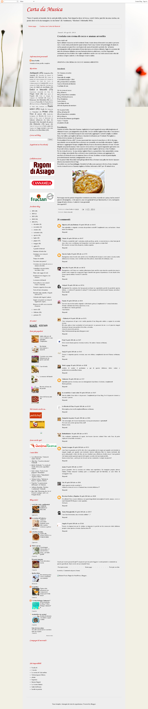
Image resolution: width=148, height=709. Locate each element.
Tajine (31, 126)
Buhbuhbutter (66, 433)
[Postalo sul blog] (88, 209)
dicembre (37, 224)
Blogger (93, 704)
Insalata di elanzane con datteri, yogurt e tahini (45, 617)
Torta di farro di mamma (40, 290)
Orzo (32, 102)
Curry (31, 87)
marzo (36, 309)
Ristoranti (47, 118)
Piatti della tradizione (38, 106)
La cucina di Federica (39, 518)
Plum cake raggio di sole (40, 273)
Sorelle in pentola (37, 689)
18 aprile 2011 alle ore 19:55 (81, 447)
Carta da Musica (44, 9)
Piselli (42, 109)
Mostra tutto (49, 635)
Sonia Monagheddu (68, 512)
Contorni (43, 83)
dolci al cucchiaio (43, 87)
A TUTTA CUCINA (37, 532)
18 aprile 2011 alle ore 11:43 (74, 351)
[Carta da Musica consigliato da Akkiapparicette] (37, 428)
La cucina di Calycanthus (39, 672)
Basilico (32, 77)
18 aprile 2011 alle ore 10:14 (75, 301)
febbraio (36, 312)
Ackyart (64, 285)
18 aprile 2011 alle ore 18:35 (80, 433)
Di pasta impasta (37, 559)
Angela (64, 523)
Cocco (48, 81)
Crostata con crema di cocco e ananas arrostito (43, 265)
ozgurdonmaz (78, 704)
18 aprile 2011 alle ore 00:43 (87, 225)
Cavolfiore (33, 81)
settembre (37, 232)
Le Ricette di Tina (68, 406)
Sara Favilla (35, 60)
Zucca (34, 130)
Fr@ (63, 340)
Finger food (34, 94)
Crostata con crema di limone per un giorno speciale (46, 358)
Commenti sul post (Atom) (72, 570)
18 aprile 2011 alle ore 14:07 (88, 393)
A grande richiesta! (39, 248)
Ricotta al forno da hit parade (45, 387)
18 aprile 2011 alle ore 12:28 (79, 365)
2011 (33, 222)
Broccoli (41, 77)
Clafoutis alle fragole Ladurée (42, 297)
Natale (51, 100)
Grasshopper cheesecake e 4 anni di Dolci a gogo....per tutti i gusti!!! (45, 551)
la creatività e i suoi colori (70, 393)
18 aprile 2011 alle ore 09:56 (76, 285)
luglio (35, 238)
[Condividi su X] (90, 209)
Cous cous (39, 85)
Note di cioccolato (38, 628)
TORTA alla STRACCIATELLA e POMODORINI (45, 535)
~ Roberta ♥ (66, 318)
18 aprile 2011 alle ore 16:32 (82, 406)
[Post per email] (82, 209)
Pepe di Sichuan (35, 104)
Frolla (40, 96)
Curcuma (48, 85)
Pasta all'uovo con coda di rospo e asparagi (41, 283)
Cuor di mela (43, 366)
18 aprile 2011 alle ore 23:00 (75, 523)
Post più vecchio (114, 567)
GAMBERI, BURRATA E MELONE (43, 507)
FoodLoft (34, 667)
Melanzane (33, 100)
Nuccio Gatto (66, 254)
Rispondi (64, 232)
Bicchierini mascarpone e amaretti (44, 347)
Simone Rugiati (36, 682)
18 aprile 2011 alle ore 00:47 (75, 238)
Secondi (32, 122)
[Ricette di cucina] (36, 418)
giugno (36, 240)
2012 (33, 219)
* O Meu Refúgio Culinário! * (41, 600)
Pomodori (35, 112)
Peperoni (44, 104)
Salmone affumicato (36, 120)
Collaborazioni (34, 83)
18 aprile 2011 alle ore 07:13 (79, 254)
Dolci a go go (36, 546)
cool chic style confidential (41, 504)
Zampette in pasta (68, 418)
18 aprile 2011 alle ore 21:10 (73, 482)
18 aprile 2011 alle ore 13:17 (76, 379)
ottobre (36, 230)
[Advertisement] (40, 42)
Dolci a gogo (66, 365)
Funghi (48, 96)
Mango (49, 98)
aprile (35, 246)
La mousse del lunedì (39, 280)
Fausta (64, 301)
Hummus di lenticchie (39, 251)
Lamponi (32, 98)
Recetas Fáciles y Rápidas (70, 496)
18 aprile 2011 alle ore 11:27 (73, 340)
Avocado (41, 75)
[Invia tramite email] (86, 209)
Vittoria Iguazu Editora (38, 675)
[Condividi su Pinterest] (94, 209)
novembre (37, 227)
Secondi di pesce (46, 122)
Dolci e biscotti (68, 212)
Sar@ (64, 351)
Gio (63, 482)
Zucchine (41, 130)
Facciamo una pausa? (39, 261)
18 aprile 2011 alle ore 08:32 (77, 267)
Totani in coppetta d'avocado (42, 287)
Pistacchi (50, 109)
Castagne (49, 79)
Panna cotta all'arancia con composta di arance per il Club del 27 (45, 592)
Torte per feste (38, 126)
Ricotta (41, 116)
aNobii (33, 677)
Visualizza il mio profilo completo (40, 63)
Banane (49, 75)
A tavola (34, 670)
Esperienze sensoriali (36, 92)
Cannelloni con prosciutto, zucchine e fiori (41, 269)
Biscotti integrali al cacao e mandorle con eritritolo (45, 576)
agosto (36, 235)
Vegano (32, 128)
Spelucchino (36, 573)
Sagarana (34, 679)
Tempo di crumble (38, 258)
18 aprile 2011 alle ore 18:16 (82, 418)
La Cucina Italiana (37, 684)
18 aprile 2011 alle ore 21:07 (74, 467)
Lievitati (40, 98)
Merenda (43, 100)
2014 (33, 213)
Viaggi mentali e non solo (45, 128)
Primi (45, 111)
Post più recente (63, 567)
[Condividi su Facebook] (92, 209)
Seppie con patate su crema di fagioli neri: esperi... (42, 300)
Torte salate (47, 126)
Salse (48, 120)
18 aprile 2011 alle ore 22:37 (83, 512)
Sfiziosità (36, 124)
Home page (32, 26)
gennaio (36, 315)
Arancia (47, 73)
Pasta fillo (39, 102)
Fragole (32, 96)
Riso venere (39, 118)
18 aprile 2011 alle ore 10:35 (78, 318)
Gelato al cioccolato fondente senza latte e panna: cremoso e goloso (45, 523)
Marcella (65, 267)
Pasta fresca (49, 102)
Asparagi (32, 75)
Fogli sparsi (47, 94)
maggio (36, 243)
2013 (33, 216)
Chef (41, 81)
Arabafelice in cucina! (39, 614)
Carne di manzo (40, 79)
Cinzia (64, 238)
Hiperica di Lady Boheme (70, 225)
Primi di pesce (36, 114)
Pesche (51, 104)
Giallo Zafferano (36, 687)
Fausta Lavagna (67, 447)
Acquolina (35, 587)
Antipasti (34, 73)
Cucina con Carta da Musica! (50, 26)
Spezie (47, 124)
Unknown (65, 379)
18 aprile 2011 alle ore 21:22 (88, 496)
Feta (48, 92)
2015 (33, 211)
